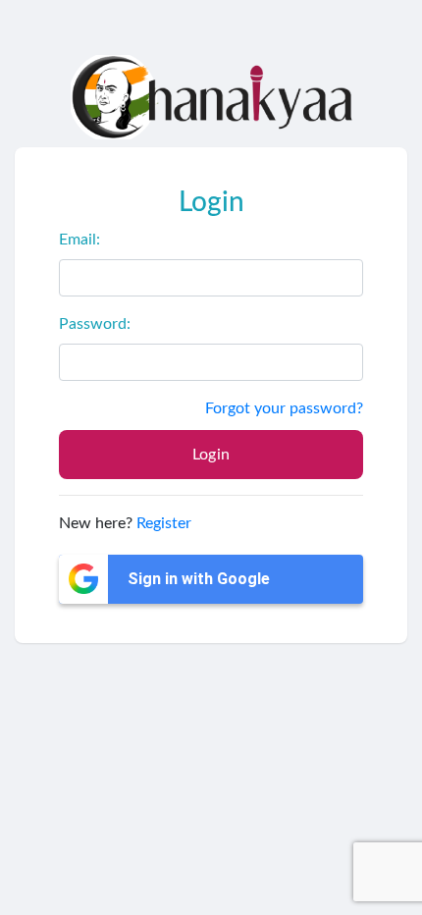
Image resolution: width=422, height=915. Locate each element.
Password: (95, 324)
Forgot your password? (284, 408)
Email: (79, 239)
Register (163, 523)
